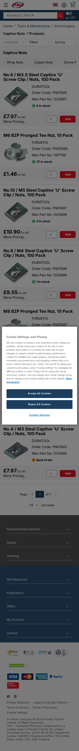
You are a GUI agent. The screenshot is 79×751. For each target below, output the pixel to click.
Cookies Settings (39, 415)
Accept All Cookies (39, 393)
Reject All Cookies (39, 404)
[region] (39, 375)
